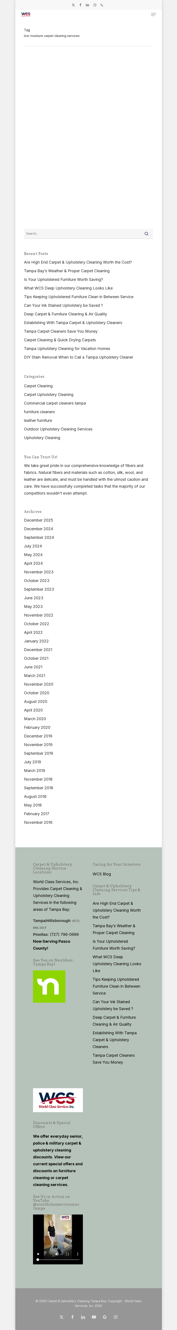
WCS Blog (102, 874)
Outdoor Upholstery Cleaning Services (58, 429)
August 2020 (35, 701)
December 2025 (38, 520)
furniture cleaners (39, 412)
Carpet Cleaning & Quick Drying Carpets (58, 220)
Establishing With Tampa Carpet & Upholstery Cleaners (73, 322)
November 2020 (38, 684)
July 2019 (32, 762)
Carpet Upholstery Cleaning (48, 168)
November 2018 (38, 779)
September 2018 (38, 788)
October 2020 (36, 693)
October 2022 (36, 624)
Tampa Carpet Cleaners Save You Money (61, 331)
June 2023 (33, 598)
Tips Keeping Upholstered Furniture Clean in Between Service (78, 296)
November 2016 (38, 822)
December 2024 (38, 529)
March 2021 (34, 675)
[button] (153, 14)
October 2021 (36, 658)
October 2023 (36, 580)
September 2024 (39, 537)
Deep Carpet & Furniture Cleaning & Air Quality (64, 174)
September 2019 (38, 753)
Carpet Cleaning (38, 213)
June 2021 (33, 667)
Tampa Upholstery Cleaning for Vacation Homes (67, 348)
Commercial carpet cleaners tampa (55, 403)
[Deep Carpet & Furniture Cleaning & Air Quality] (88, 161)
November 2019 (38, 744)
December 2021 (38, 649)
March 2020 (35, 718)
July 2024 (33, 546)
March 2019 (34, 770)
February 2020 (37, 727)
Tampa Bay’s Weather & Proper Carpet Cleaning (67, 271)
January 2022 (36, 641)
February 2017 (36, 813)
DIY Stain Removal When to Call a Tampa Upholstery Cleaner (78, 357)
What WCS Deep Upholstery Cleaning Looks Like (68, 288)
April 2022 (33, 632)
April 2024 (33, 563)
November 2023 (39, 572)
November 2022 (38, 615)
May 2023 (33, 606)
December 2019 (38, 736)
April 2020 (33, 710)
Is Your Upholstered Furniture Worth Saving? (63, 279)
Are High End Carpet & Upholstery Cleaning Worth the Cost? (78, 262)
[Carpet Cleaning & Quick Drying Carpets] (71, 203)
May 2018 (33, 805)
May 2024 (33, 554)
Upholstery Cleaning (42, 437)
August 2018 (35, 796)
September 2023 (39, 589)
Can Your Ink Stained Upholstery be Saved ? (63, 305)
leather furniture (38, 420)
